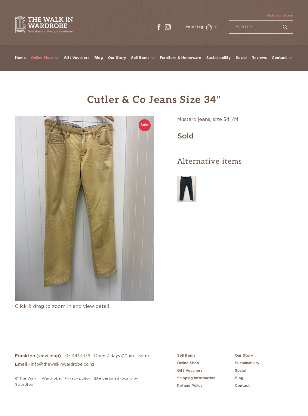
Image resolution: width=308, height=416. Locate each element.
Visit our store (279, 15)
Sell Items (140, 58)
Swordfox (24, 384)
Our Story (117, 58)
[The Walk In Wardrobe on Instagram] (168, 27)
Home (20, 58)
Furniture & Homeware (180, 58)
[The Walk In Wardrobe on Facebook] (159, 27)
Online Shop (42, 58)
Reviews (259, 58)
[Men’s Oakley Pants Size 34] (186, 187)
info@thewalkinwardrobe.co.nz (62, 364)
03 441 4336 (77, 356)
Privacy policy (77, 378)
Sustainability (218, 58)
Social (241, 58)
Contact (279, 58)
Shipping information (196, 378)
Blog (98, 58)
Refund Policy (189, 385)
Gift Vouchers (76, 58)
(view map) (48, 356)
